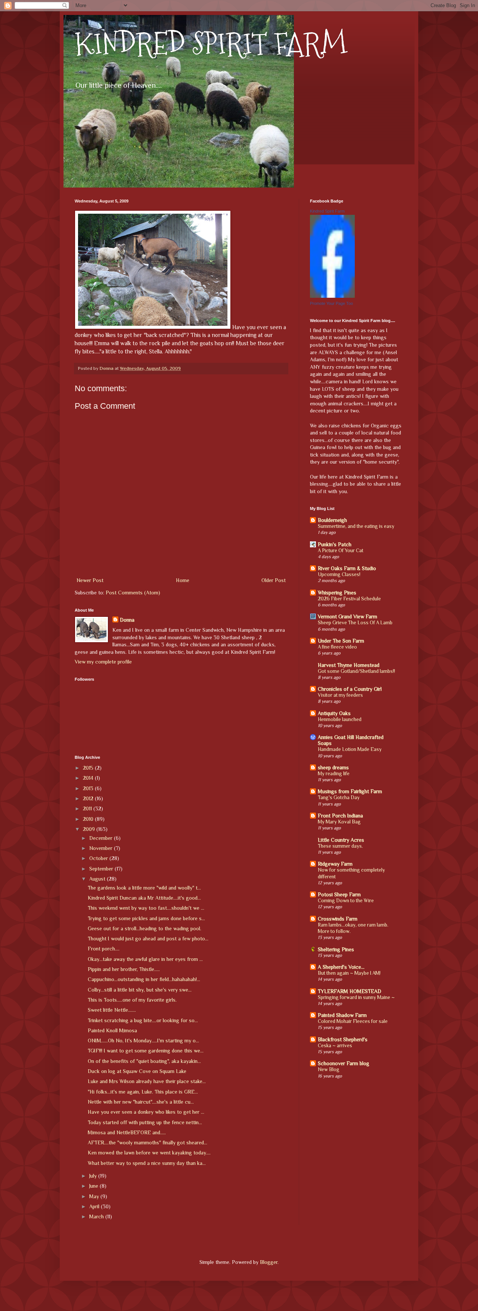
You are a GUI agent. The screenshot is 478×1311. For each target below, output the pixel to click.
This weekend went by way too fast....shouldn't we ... (146, 908)
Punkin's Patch (334, 544)
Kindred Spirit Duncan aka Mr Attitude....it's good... (144, 898)
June (94, 1186)
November (101, 848)
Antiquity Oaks (334, 713)
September (102, 869)
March (97, 1216)
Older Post (273, 580)
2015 (89, 768)
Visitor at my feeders (340, 695)
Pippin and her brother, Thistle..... (124, 969)
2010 (89, 819)
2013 (89, 788)
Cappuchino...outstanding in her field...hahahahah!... (144, 979)
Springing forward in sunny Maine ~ (356, 997)
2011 (88, 808)
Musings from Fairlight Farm (350, 791)
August (98, 879)
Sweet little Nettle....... (112, 1010)
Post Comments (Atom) (133, 593)
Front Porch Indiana (340, 816)
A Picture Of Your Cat (340, 550)
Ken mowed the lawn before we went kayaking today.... (149, 1153)
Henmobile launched (339, 719)
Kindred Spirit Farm (327, 211)
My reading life (334, 773)
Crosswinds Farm (337, 919)
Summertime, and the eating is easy (356, 526)
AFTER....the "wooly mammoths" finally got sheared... (147, 1142)
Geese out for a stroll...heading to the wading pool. (144, 928)
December (101, 838)
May (94, 1196)
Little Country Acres (341, 840)
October (99, 858)
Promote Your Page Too (331, 303)
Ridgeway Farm (335, 864)
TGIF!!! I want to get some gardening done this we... (146, 1051)
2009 (89, 829)
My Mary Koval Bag (339, 822)
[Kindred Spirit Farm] (332, 296)
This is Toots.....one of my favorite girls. (132, 1000)
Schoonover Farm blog (343, 1063)
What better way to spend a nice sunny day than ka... (147, 1163)
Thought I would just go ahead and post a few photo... (148, 938)
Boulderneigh (332, 520)
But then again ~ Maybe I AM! (349, 973)
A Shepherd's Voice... (341, 967)
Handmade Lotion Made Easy (350, 749)
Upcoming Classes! (339, 574)
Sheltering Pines (336, 949)
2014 (89, 778)
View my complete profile (103, 662)
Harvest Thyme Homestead (348, 665)
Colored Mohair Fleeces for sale (353, 1021)
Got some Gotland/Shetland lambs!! (356, 671)
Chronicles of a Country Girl (350, 689)
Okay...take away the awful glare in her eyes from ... (145, 959)
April (95, 1206)
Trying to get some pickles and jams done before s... (146, 918)
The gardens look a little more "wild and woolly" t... (144, 888)
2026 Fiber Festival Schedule (349, 599)
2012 (89, 798)
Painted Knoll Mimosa (112, 1030)
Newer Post (90, 580)
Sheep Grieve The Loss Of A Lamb (355, 622)
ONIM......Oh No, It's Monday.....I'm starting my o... (143, 1040)
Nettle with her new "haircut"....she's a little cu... (141, 1102)
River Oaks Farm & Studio (347, 568)
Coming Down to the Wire (346, 900)
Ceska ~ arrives (335, 1045)
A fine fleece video (337, 647)
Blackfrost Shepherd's (342, 1039)
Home (182, 580)
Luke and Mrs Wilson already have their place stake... (147, 1081)
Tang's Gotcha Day (339, 797)
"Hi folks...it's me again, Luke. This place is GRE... (143, 1092)
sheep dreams (333, 767)
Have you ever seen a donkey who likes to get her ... (146, 1112)
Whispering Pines (337, 593)
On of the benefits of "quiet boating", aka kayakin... (144, 1061)
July (93, 1176)
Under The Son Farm (341, 641)
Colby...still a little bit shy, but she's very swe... (140, 990)
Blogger (268, 1262)
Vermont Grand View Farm (347, 616)
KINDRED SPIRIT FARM (211, 44)
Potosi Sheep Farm (339, 894)
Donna (127, 620)
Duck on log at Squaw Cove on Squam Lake (137, 1071)
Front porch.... (104, 949)
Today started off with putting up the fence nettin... (145, 1122)
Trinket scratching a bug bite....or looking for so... (143, 1020)
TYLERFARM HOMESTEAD (349, 991)
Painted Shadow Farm (342, 1015)
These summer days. (340, 846)
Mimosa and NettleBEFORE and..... (127, 1132)
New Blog (328, 1069)
